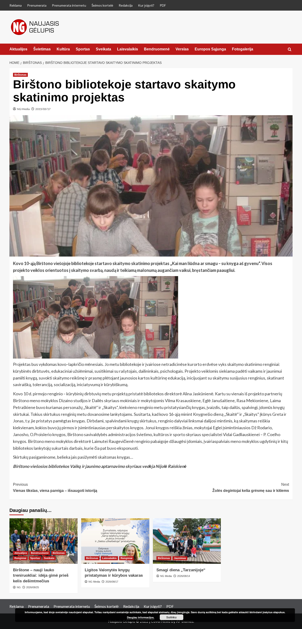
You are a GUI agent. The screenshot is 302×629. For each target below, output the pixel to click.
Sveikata (103, 49)
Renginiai (20, 558)
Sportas (83, 49)
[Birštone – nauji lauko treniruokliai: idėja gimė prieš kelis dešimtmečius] (43, 541)
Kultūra (63, 49)
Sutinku (171, 617)
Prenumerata (36, 5)
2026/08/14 (183, 576)
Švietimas (42, 49)
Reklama (15, 5)
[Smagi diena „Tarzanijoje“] (187, 541)
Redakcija (126, 5)
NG (19, 587)
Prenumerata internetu (69, 5)
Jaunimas (180, 558)
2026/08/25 (32, 587)
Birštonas (20, 74)
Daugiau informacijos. (140, 617)
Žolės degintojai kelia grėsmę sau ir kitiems (250, 487)
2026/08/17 (111, 581)
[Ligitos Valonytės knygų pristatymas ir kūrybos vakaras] (115, 541)
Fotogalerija (242, 49)
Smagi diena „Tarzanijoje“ (181, 570)
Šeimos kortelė (102, 5)
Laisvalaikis (127, 49)
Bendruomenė (157, 49)
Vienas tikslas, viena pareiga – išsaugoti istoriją (55, 487)
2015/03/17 (42, 109)
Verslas (182, 49)
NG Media (23, 109)
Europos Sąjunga (210, 49)
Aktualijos (18, 49)
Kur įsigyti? (146, 5)
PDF (163, 5)
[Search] (290, 49)
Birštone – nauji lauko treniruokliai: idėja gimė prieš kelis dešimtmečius (40, 576)
